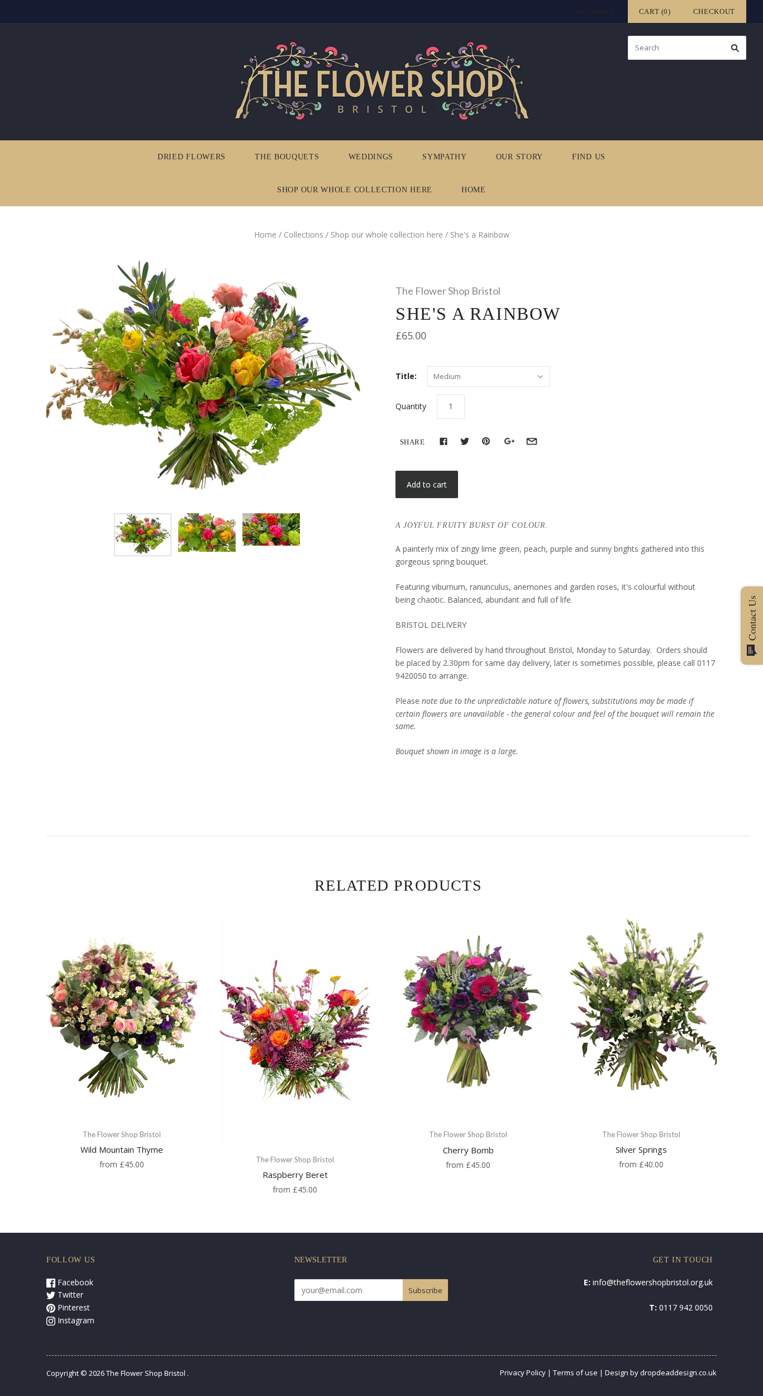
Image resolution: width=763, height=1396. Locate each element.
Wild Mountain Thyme (121, 1149)
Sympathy (444, 157)
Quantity (410, 406)
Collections (303, 234)
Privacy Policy (523, 1372)
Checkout (714, 11)
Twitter (69, 1294)
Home (473, 190)
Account (595, 11)
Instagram (74, 1320)
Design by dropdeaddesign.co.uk (661, 1372)
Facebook (74, 1282)
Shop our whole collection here (354, 190)
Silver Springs (641, 1149)
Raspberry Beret (295, 1174)
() (655, 11)
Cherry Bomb (468, 1150)
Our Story (519, 157)
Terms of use (575, 1372)
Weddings (371, 157)
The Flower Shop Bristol (447, 291)
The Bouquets (287, 157)
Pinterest (72, 1307)
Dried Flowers (192, 157)
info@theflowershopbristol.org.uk (653, 1282)
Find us (588, 157)
